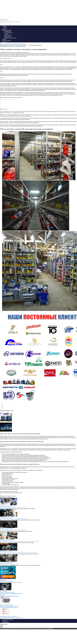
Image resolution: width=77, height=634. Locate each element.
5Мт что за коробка (3, 591)
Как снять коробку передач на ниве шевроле (7, 592)
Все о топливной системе (8, 32)
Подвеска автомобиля (8, 35)
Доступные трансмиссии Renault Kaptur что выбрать (9, 607)
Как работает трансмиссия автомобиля (6, 605)
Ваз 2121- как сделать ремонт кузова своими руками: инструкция (11, 582)
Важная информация (5, 622)
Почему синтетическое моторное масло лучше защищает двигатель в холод (13, 518)
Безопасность (4, 39)
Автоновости (4, 26)
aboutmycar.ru (4, 19)
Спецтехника (4, 41)
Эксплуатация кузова (7, 36)
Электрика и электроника (6, 40)
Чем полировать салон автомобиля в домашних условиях (9, 596)
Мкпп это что (2, 594)
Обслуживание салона (7, 31)
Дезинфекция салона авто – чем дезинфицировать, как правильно (11, 593)
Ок (51, 628)
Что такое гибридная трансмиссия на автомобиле (8, 616)
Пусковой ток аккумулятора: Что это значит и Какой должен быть (11, 617)
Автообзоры (4, 28)
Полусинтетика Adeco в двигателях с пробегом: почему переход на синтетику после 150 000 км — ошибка (19, 541)
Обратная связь (4, 620)
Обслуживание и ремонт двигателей (10, 37)
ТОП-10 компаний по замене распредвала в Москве (9, 563)
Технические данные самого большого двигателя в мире (9, 606)
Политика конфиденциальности (7, 619)
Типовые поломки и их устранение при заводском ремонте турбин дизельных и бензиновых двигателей (19, 552)
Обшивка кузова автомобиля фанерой (6, 581)
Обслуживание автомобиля (6, 30)
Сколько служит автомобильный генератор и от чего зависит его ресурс (13, 507)
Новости (5, 27)
